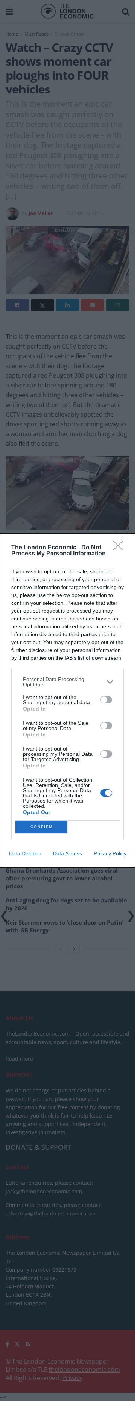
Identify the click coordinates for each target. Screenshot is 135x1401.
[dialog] (67, 700)
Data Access (67, 853)
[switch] (106, 699)
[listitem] (67, 682)
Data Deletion (25, 853)
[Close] (120, 548)
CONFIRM (41, 827)
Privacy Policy (110, 853)
